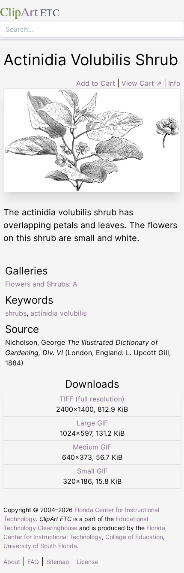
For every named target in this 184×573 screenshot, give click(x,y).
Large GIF (92, 423)
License (87, 561)
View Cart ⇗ (142, 83)
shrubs (16, 313)
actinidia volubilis (58, 313)
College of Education (134, 536)
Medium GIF (92, 447)
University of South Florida (40, 545)
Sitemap (57, 561)
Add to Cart (95, 83)
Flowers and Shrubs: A (41, 284)
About (11, 561)
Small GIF (92, 471)
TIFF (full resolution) (92, 399)
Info (174, 83)
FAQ (33, 561)
